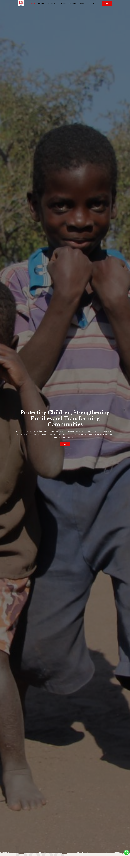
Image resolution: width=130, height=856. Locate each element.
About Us (41, 3)
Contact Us (90, 3)
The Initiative (51, 3)
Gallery (82, 3)
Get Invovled (73, 3)
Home (33, 3)
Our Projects (62, 3)
